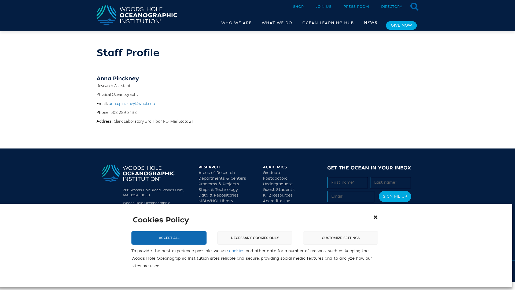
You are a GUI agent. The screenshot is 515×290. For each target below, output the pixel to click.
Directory (391, 6)
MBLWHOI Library (215, 201)
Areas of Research (216, 172)
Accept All (169, 238)
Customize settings (341, 238)
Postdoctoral (276, 178)
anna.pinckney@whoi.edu (132, 103)
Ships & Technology (218, 189)
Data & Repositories (218, 195)
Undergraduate (278, 184)
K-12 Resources (278, 195)
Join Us (323, 6)
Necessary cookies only (255, 238)
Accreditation (276, 201)
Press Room (356, 6)
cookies (236, 250)
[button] (375, 217)
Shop (298, 6)
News (370, 22)
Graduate (272, 172)
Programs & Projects (218, 184)
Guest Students (279, 189)
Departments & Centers (222, 178)
